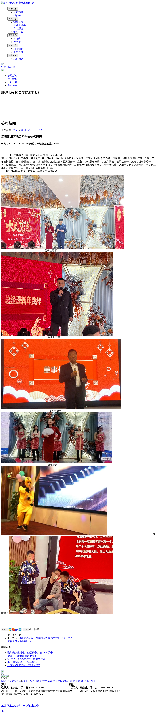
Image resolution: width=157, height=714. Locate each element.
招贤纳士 (18, 15)
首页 (15, 130)
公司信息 (37, 681)
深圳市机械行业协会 (28, 705)
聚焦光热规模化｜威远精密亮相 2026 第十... (31, 652)
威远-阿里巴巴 (9, 705)
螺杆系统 (18, 22)
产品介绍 (13, 19)
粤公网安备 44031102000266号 (17, 697)
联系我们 (78, 681)
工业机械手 (19, 25)
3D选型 (17, 38)
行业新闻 (12, 79)
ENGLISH (12, 67)
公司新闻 (12, 75)
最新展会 (18, 52)
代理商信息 (89, 681)
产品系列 (47, 681)
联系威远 (13, 55)
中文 (3, 67)
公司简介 (18, 12)
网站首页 (6, 681)
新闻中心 (26, 130)
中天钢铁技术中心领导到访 (22, 662)
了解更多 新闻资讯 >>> (19, 641)
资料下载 (68, 681)
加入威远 (57, 681)
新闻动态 (13, 45)
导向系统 (18, 28)
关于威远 (13, 8)
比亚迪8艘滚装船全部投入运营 (23, 665)
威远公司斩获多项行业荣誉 (22, 656)
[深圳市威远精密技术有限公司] (18, 2)
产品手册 (18, 42)
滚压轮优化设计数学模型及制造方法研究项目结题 (46, 638)
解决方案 (18, 31)
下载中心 (13, 35)
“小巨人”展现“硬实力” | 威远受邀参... (27, 659)
